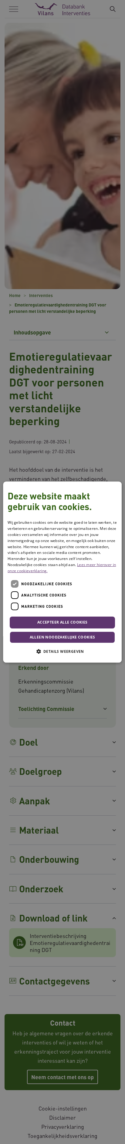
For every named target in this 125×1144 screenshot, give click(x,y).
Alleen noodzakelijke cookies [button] (62, 637)
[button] (62, 651)
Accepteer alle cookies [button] (62, 622)
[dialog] (62, 572)
